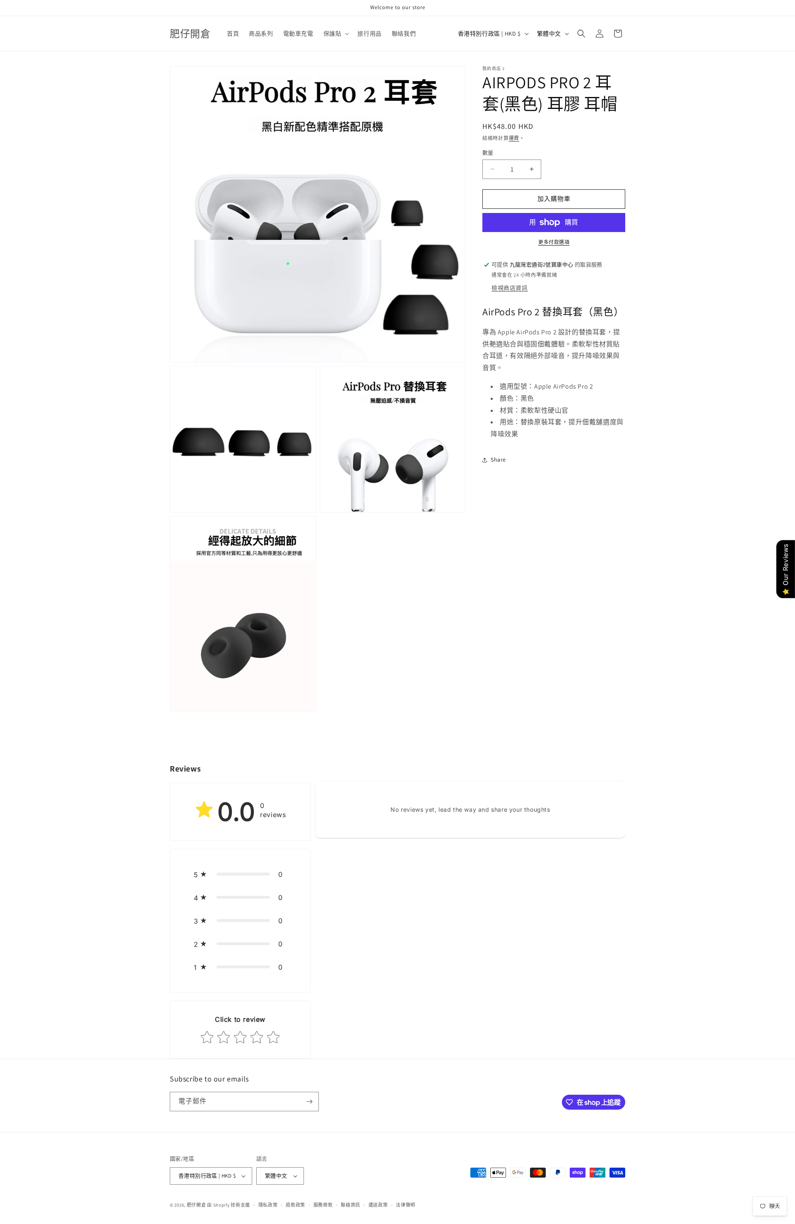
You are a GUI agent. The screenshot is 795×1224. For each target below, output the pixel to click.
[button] (335, 33)
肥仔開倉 (196, 1205)
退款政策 (295, 1205)
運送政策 (378, 1205)
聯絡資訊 (350, 1205)
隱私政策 (268, 1205)
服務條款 (323, 1205)
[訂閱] (309, 1101)
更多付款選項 (553, 242)
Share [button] (498, 459)
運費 (514, 138)
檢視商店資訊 (509, 288)
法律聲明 (405, 1205)
